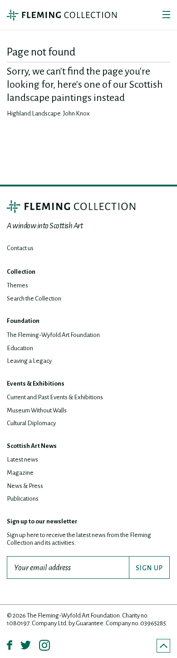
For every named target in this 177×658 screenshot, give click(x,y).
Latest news (22, 459)
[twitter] (25, 645)
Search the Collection (34, 298)
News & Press (25, 485)
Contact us (20, 248)
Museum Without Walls (37, 410)
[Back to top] (163, 646)
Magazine (20, 472)
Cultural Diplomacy (31, 423)
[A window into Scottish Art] (62, 15)
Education (20, 348)
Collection (21, 271)
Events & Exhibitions (35, 383)
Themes (17, 285)
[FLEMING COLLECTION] (71, 206)
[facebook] (9, 645)
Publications (23, 498)
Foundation (23, 320)
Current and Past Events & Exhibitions (55, 397)
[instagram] (44, 645)
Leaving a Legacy (29, 360)
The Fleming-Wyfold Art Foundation (53, 335)
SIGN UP (149, 568)
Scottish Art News (32, 445)
